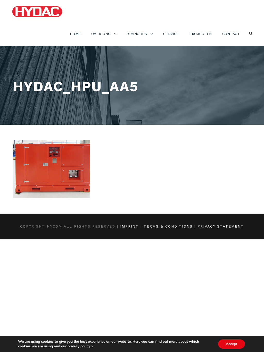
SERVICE (171, 34)
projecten (200, 34)
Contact (231, 34)
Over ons (101, 34)
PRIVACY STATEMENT (220, 226)
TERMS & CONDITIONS (168, 226)
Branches (137, 34)
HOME (75, 34)
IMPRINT (129, 226)
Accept (231, 343)
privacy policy (79, 346)
